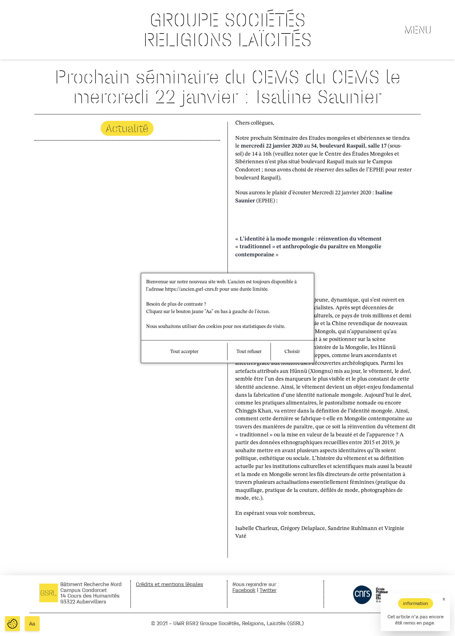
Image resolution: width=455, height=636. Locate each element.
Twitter (268, 590)
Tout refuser (249, 351)
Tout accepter (184, 351)
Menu (417, 30)
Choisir (292, 351)
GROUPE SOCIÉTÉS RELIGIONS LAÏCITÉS (227, 30)
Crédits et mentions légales (169, 584)
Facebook (243, 590)
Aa (32, 624)
